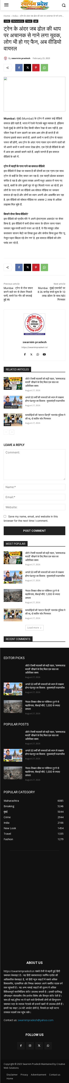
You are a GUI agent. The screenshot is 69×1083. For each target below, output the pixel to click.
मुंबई (35, 21)
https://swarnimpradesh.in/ (35, 347)
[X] (27, 67)
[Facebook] (19, 67)
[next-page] (12, 432)
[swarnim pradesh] (6, 58)
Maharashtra (17, 21)
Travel (28, 21)
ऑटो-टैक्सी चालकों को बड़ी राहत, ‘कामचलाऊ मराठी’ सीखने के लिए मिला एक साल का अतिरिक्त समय (45, 382)
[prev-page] (6, 432)
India (15, 15)
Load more (33, 627)
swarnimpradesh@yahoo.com (35, 1020)
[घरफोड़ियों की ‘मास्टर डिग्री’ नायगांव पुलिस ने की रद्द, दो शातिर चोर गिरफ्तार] (13, 419)
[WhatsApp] (44, 67)
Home (7, 15)
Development (11, 407)
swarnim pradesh (20, 58)
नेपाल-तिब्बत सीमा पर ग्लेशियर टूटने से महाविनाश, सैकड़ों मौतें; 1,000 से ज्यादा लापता (42, 594)
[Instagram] (29, 1045)
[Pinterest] (36, 67)
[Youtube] (44, 353)
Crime (7, 424)
